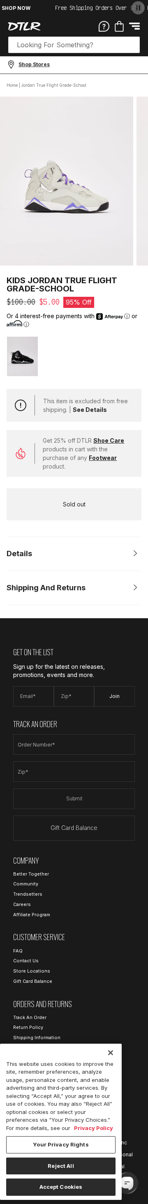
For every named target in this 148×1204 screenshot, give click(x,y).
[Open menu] (134, 26)
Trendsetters (27, 894)
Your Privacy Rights (60, 1144)
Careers (22, 904)
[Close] (111, 1053)
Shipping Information (36, 1037)
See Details (90, 409)
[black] (22, 356)
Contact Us (26, 961)
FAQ (18, 951)
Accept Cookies (61, 1186)
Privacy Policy (93, 1128)
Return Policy (28, 1027)
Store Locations (31, 971)
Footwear (103, 457)
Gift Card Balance (74, 827)
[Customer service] (104, 25)
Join (114, 696)
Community (25, 884)
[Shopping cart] (119, 26)
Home (12, 85)
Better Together (31, 874)
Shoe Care (108, 440)
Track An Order (29, 1017)
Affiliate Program (31, 914)
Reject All (61, 1165)
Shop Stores (34, 64)
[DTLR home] (24, 26)
